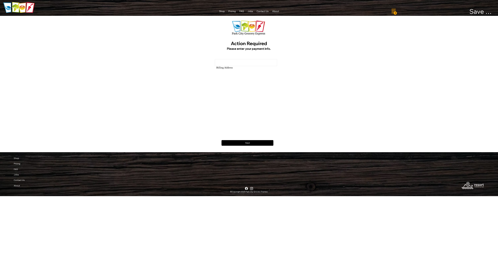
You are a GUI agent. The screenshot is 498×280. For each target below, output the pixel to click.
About (17, 185)
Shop (16, 158)
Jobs (16, 174)
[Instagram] (252, 188)
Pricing (17, 163)
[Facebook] (246, 188)
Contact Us (19, 180)
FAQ (16, 169)
